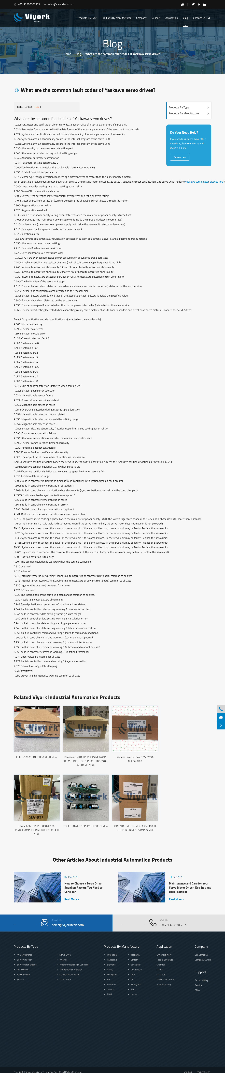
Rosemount (136, 969)
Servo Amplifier (24, 959)
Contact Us (199, 18)
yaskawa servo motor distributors (204, 182)
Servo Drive (65, 954)
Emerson (111, 984)
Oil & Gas (160, 974)
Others (110, 989)
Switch (20, 979)
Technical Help (201, 980)
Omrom (134, 959)
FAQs (197, 990)
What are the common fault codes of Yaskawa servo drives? (123, 54)
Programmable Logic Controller (74, 964)
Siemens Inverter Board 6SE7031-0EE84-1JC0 (135, 759)
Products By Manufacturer (116, 18)
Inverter (63, 959)
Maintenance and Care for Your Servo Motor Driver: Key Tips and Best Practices (190, 887)
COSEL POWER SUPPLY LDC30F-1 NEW (85, 826)
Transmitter (65, 979)
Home (67, 54)
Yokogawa (112, 974)
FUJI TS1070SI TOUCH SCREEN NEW (36, 757)
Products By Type (87, 18)
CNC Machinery (163, 954)
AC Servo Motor (24, 954)
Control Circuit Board (69, 974)
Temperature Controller (70, 969)
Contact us (180, 157)
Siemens (111, 964)
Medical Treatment (165, 979)
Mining (159, 969)
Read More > (71, 899)
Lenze (134, 994)
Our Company (201, 954)
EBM (109, 994)
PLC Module (22, 969)
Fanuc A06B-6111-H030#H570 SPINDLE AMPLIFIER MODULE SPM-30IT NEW (36, 830)
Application (171, 18)
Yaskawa (135, 954)
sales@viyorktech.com (58, 4)
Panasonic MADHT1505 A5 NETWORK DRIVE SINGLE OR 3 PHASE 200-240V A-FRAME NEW (85, 761)
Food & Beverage (164, 959)
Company (141, 18)
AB (108, 979)
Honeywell (136, 984)
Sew (133, 989)
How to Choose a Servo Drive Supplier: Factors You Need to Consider (83, 887)
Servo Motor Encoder (27, 964)
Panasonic (112, 959)
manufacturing (163, 984)
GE (132, 979)
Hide (37, 107)
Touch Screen (23, 974)
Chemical (160, 964)
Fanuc (110, 969)
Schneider (136, 964)
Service (198, 985)
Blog (185, 18)
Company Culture (203, 959)
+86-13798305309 (27, 4)
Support (156, 18)
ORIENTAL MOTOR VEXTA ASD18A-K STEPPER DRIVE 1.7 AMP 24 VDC (135, 828)
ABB (133, 974)
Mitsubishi (112, 954)
